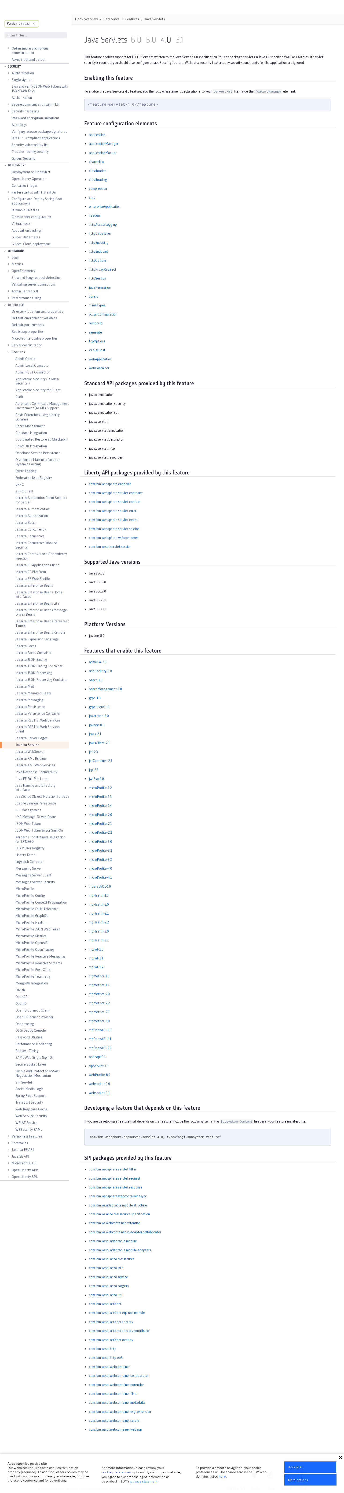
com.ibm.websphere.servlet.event (113, 520)
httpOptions (97, 260)
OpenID (21, 1003)
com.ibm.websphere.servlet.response (115, 1187)
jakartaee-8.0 (99, 716)
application (97, 135)
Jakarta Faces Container (33, 653)
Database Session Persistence (38, 453)
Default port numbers (28, 325)
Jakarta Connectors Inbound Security (36, 545)
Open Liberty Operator (29, 179)
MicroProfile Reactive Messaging (40, 956)
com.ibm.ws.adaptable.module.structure (118, 1205)
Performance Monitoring (33, 1044)
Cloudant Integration (31, 433)
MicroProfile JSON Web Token (37, 929)
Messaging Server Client (33, 875)
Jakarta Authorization (31, 516)
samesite (95, 332)
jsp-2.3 (93, 770)
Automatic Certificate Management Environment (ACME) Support (42, 406)
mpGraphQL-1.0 (100, 886)
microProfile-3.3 (100, 859)
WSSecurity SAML (28, 1129)
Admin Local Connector (32, 365)
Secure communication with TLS (35, 104)
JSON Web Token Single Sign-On (39, 830)
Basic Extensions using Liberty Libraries (37, 417)
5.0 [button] (151, 40)
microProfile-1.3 (100, 797)
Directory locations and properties (37, 311)
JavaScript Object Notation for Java (42, 796)
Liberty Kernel (26, 855)
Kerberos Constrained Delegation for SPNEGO (40, 839)
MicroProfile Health (30, 922)
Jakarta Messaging (29, 700)
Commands (20, 1143)
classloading (98, 180)
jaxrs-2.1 (95, 734)
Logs (15, 257)
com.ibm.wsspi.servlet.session (110, 547)
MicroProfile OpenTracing (34, 949)
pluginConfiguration (103, 314)
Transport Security (29, 1102)
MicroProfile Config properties (35, 338)
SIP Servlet (23, 1082)
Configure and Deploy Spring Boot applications (37, 201)
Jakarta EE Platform (30, 572)
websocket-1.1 (99, 1093)
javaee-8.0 (96, 725)
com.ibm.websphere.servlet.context (115, 502)
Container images (25, 185)
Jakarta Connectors (30, 536)
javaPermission (100, 287)
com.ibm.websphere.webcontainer (113, 538)
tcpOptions (97, 341)
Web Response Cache (31, 1109)
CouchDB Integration (31, 446)
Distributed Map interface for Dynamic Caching (37, 462)
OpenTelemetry (23, 271)
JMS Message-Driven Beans (35, 817)
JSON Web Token (28, 823)
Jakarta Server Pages (31, 738)
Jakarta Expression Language (37, 639)
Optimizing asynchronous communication (30, 51)
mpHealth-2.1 (99, 913)
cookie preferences (116, 1472)
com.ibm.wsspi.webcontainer (109, 1367)
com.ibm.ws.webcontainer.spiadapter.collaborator (125, 1232)
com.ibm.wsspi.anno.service (108, 1277)
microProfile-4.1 (100, 877)
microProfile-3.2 (100, 850)
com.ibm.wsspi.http (102, 1349)
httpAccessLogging (103, 224)
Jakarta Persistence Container (38, 713)
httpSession (97, 278)
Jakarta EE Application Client (37, 565)
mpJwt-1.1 (96, 958)
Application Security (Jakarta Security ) (37, 381)
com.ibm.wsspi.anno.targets (109, 1286)
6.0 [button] (136, 40)
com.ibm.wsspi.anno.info (106, 1268)
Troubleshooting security (30, 152)
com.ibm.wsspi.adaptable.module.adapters (120, 1250)
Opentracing (24, 1024)
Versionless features (27, 1136)
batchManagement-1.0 (105, 689)
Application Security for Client (38, 390)
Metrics (17, 264)
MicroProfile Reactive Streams (38, 963)
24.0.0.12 (24, 23)
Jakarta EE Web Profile (32, 579)
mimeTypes (97, 305)
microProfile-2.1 (100, 823)
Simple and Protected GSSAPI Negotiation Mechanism (37, 1073)
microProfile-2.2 (100, 832)
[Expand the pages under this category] (8, 48)
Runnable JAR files (25, 210)
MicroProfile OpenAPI (31, 943)
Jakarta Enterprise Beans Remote (40, 632)
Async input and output (29, 59)
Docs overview (86, 19)
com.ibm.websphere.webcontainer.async (118, 1196)
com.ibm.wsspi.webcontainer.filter (113, 1394)
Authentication (23, 73)
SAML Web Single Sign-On (34, 1057)
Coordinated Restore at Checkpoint (42, 439)
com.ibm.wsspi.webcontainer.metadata (117, 1402)
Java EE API (20, 1156)
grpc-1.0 (94, 698)
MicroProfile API (24, 1163)
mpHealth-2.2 (99, 922)
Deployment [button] (17, 165)
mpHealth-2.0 (99, 904)
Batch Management (30, 426)
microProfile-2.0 (100, 815)
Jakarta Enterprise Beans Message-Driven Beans (41, 612)
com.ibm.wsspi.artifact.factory (111, 1322)
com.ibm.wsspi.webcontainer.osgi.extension (120, 1412)
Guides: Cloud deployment (31, 244)
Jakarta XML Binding (30, 758)
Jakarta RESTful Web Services (37, 720)
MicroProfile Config (30, 895)
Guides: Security (23, 158)
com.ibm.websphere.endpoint (110, 484)
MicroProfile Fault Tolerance (37, 909)
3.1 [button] (180, 40)
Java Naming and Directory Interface (35, 788)
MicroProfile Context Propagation (41, 902)
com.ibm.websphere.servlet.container (116, 493)
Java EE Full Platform (31, 779)
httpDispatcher (100, 233)
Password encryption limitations (35, 118)
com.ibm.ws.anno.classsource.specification (119, 1214)
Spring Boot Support (30, 1096)
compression (98, 188)
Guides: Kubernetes (26, 237)
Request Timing (27, 1051)
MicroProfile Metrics (30, 936)
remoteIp (95, 323)
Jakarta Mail (24, 686)
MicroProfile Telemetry (33, 976)
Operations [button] (16, 251)
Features (18, 352)
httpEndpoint (98, 251)
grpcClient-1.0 (99, 707)
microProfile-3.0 (100, 841)
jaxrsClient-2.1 (99, 743)
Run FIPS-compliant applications (36, 138)
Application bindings (27, 230)
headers (95, 215)
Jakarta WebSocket (30, 752)
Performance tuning (26, 298)
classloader (97, 171)
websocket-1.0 (99, 1084)
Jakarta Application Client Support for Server (41, 500)
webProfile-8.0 (99, 1075)
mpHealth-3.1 (99, 940)
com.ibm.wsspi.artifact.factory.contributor (119, 1331)
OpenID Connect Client (32, 1010)
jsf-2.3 (93, 752)
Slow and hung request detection (36, 278)
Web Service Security (31, 1116)
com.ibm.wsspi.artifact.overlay (111, 1340)
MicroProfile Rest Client (33, 970)
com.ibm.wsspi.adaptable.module (113, 1241)
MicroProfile (24, 889)
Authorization (22, 98)
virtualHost (97, 350)
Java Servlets (155, 19)
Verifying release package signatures (39, 131)
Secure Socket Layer (30, 1064)
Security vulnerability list (30, 145)
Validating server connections (34, 284)
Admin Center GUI (25, 291)
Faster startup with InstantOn (34, 192)
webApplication (100, 359)
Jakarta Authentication (32, 509)
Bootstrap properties (28, 332)
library (93, 296)
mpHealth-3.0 (99, 931)
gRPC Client (24, 491)
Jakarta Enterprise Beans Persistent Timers (42, 623)
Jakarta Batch (26, 522)
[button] (340, 1457)
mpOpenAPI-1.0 (100, 1030)
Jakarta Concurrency (30, 529)
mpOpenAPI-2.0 (100, 1048)
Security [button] (14, 66)
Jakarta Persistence (30, 707)
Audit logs (19, 125)
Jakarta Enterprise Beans (34, 585)
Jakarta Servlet (27, 745)
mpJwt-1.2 (96, 967)
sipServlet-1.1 (99, 1066)
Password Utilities (28, 1037)
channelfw (96, 162)
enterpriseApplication (105, 206)
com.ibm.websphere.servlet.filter (112, 1169)
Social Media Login (29, 1089)
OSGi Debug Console (30, 1030)
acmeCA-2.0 (97, 662)
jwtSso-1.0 (96, 779)
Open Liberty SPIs (25, 1177)
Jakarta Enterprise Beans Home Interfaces (38, 594)
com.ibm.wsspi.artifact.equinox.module (117, 1313)
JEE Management (28, 810)
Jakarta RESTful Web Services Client (37, 729)
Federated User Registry (33, 478)
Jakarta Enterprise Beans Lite (37, 603)
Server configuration (27, 345)
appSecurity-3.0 (100, 671)
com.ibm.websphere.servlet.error (112, 511)
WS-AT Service (26, 1123)
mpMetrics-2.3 (99, 1012)
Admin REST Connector (32, 372)
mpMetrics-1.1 (99, 985)
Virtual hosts (21, 224)
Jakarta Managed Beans (33, 693)
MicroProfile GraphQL (31, 916)
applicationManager (103, 144)
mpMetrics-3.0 (99, 1021)
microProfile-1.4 (100, 806)
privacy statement (143, 1481)
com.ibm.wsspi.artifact (105, 1304)
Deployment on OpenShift (31, 172)
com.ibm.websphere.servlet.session (114, 529)
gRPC (19, 484)
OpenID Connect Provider (34, 1017)
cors (92, 198)
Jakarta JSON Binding (31, 659)
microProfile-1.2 (100, 788)
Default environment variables (34, 318)
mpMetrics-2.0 (99, 994)
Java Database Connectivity (36, 772)
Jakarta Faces (25, 646)
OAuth (20, 990)
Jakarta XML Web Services (35, 765)
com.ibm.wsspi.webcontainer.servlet (115, 1420)
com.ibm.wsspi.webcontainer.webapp (115, 1429)
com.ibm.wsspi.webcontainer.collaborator (119, 1376)
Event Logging (26, 471)
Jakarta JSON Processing (33, 673)
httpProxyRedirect (102, 269)
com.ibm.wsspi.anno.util (105, 1295)
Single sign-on (22, 80)
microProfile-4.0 (100, 868)
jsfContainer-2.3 (100, 761)
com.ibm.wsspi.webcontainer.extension (116, 1385)
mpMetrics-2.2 (99, 1003)
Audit (19, 397)
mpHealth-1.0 (98, 895)
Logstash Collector (29, 862)
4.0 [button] (166, 40)
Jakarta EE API (23, 1150)
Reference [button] (16, 305)
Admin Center (25, 359)
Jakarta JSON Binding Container (38, 666)
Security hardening (26, 111)
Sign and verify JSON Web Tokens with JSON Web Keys (40, 89)
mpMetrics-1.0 (99, 976)
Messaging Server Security (35, 882)
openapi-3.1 (97, 1057)
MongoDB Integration (31, 983)
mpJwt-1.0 (96, 949)
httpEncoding (98, 242)
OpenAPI (22, 997)
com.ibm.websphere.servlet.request (114, 1178)
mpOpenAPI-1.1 (100, 1039)
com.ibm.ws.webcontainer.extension (114, 1223)
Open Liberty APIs (25, 1170)
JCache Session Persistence (35, 803)
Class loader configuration (31, 217)
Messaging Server (28, 868)
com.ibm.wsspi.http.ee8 (105, 1358)
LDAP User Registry (30, 848)
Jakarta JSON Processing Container (41, 680)
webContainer (99, 368)
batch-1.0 (95, 680)
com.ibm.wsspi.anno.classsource (112, 1259)
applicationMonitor (103, 153)
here (222, 1476)
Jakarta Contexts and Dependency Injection (41, 556)
